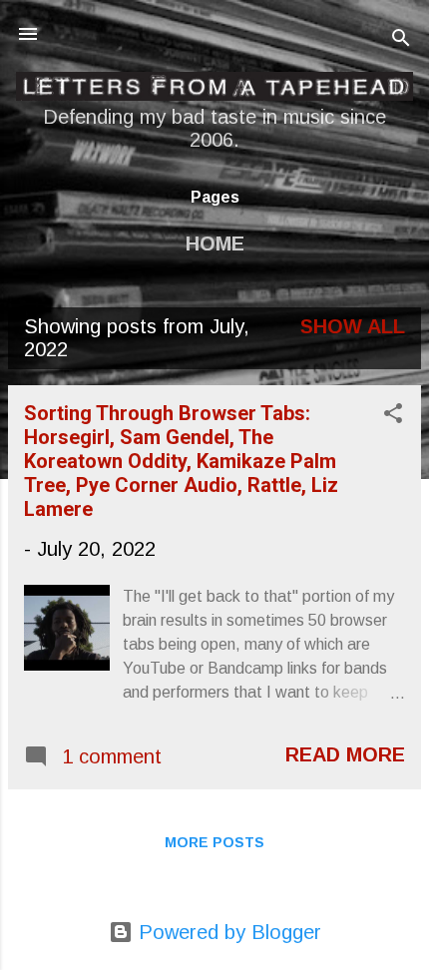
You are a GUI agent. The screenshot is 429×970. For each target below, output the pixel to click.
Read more (345, 754)
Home (215, 243)
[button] (393, 415)
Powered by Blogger (227, 932)
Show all (352, 326)
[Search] (401, 40)
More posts (214, 842)
